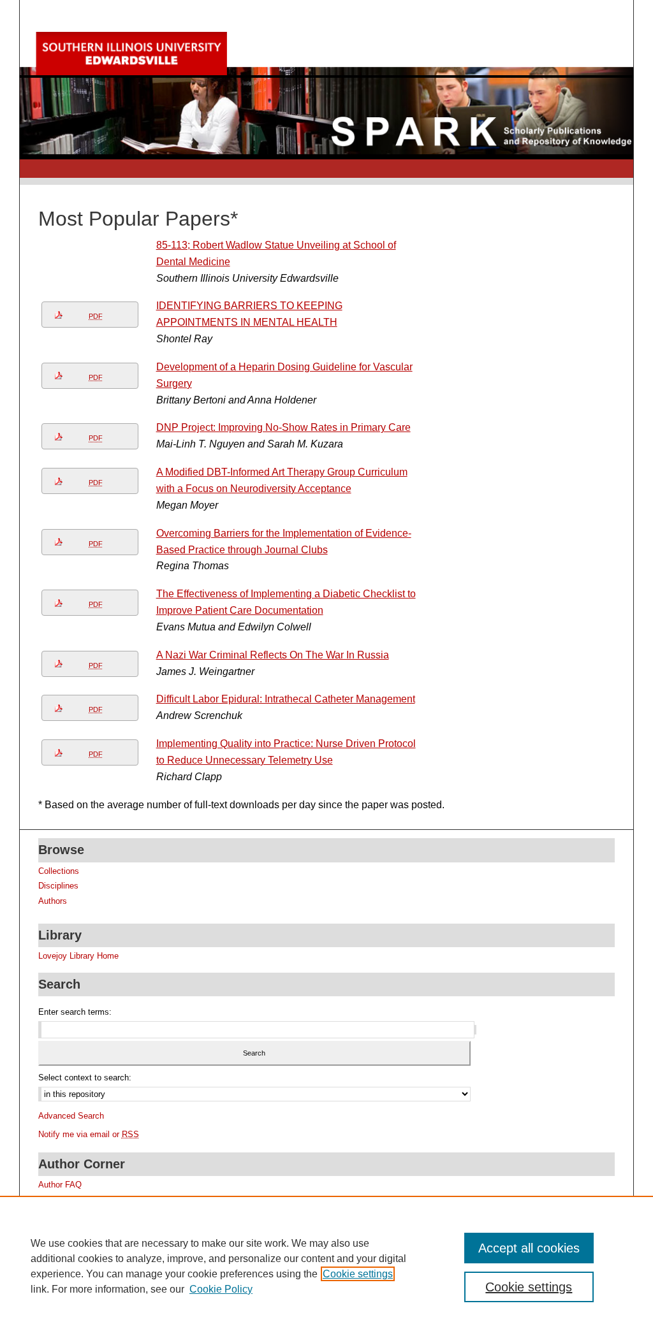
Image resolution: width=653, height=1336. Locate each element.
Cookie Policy (221, 1289)
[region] (326, 1266)
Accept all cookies (529, 1248)
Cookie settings (358, 1273)
